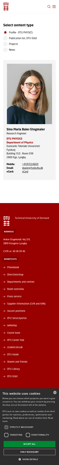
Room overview (15, 288)
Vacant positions (16, 310)
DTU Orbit (12, 376)
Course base (13, 332)
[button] (54, 6)
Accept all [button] (29, 444)
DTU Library (13, 368)
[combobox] (55, 392)
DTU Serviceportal (17, 318)
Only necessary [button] (29, 452)
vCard (25, 171)
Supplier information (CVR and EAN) (26, 303)
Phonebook (13, 267)
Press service (14, 296)
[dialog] (29, 426)
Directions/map (15, 274)
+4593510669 (30, 164)
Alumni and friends (17, 361)
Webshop (12, 325)
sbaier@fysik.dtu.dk (32, 167)
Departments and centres (20, 281)
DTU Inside (13, 354)
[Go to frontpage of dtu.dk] (6, 6)
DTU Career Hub (15, 339)
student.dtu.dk (15, 347)
